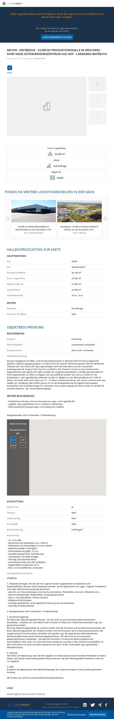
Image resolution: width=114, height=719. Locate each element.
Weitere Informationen (77, 714)
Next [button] (105, 218)
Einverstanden (97, 714)
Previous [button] (8, 218)
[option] (34, 218)
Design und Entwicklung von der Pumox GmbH (60, 707)
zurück (9, 73)
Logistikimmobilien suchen (57, 37)
